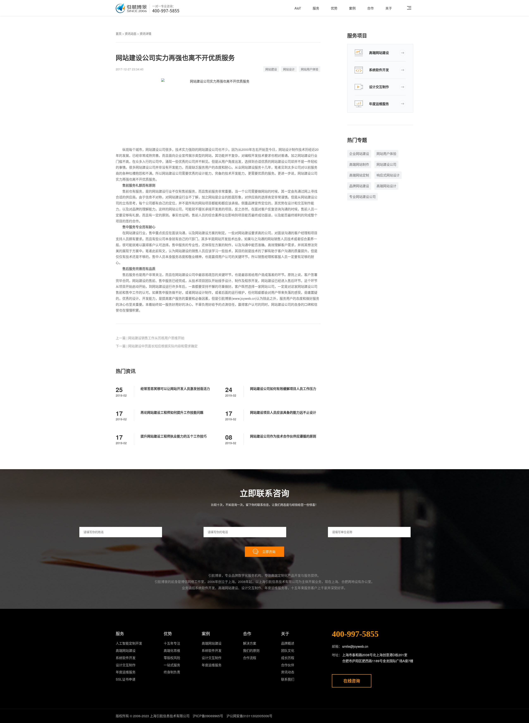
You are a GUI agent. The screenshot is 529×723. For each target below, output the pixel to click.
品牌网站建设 (359, 185)
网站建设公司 (386, 164)
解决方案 (249, 643)
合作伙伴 (287, 665)
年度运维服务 (379, 103)
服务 (316, 8)
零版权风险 (172, 657)
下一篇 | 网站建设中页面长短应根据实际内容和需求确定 (157, 346)
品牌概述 (287, 643)
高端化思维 (172, 650)
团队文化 (287, 650)
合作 (370, 8)
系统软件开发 (379, 69)
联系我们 (287, 679)
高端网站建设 (379, 52)
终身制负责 (172, 672)
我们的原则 (251, 650)
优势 (334, 8)
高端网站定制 (359, 175)
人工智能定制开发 (129, 643)
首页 (119, 33)
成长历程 (287, 657)
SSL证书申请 (125, 679)
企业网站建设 (359, 153)
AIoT (297, 8)
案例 (352, 8)
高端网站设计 (386, 185)
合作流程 (249, 657)
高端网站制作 (359, 164)
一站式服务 (172, 665)
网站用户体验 (309, 69)
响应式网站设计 (388, 175)
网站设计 (289, 69)
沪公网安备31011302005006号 (249, 715)
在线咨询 (351, 681)
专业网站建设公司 (362, 196)
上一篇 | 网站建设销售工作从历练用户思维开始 (150, 338)
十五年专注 (172, 643)
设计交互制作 (379, 86)
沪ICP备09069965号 (208, 715)
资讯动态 (130, 33)
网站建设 (271, 69)
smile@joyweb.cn (355, 646)
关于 (388, 8)
